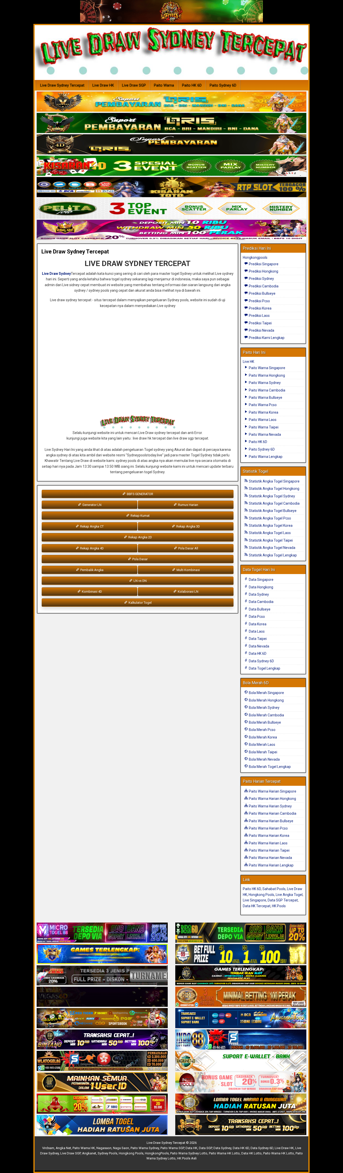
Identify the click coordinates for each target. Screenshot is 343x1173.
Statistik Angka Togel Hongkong (273, 489)
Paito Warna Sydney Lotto (188, 1153)
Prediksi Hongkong (263, 271)
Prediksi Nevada (261, 330)
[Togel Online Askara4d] (102, 1018)
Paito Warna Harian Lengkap (271, 865)
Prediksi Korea (259, 308)
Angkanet (89, 1153)
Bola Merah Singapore (266, 693)
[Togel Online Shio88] (240, 1104)
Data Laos (256, 631)
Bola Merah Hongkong (266, 700)
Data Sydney (258, 594)
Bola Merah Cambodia (266, 715)
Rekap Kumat (140, 515)
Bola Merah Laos (261, 745)
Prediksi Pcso (259, 301)
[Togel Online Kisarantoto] (171, 187)
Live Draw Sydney (56, 274)
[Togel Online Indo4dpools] (102, 1125)
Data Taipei (257, 639)
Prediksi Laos (259, 316)
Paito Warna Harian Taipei (269, 850)
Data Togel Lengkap (264, 668)
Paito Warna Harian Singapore (272, 791)
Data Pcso (256, 617)
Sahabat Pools (273, 889)
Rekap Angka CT (91, 526)
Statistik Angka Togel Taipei (270, 540)
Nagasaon (103, 1148)
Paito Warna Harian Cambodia (272, 813)
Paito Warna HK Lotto (224, 1153)
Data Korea (257, 624)
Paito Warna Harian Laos (268, 843)
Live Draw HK (103, 85)
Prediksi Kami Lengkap (266, 338)
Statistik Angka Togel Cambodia (274, 503)
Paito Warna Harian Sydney (270, 806)
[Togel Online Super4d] (171, 145)
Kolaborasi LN (187, 591)
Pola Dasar (140, 559)
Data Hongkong (260, 587)
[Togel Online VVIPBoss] (171, 102)
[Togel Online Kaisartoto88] (102, 1104)
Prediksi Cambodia (263, 286)
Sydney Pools (107, 1153)
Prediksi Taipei (260, 323)
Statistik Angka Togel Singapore (274, 481)
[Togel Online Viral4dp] (171, 230)
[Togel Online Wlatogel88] (102, 1061)
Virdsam (48, 1148)
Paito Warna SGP (172, 1148)
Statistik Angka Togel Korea (270, 526)
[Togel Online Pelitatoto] (171, 209)
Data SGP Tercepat (283, 900)
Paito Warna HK (84, 1148)
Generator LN (91, 505)
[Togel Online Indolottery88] (240, 1040)
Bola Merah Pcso (261, 730)
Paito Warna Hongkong (266, 375)
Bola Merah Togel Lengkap (269, 767)
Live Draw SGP (134, 85)
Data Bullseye (259, 609)
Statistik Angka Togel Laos (269, 533)
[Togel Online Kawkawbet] (102, 976)
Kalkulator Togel (140, 602)
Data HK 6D (257, 653)
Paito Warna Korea (263, 412)
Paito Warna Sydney (264, 383)
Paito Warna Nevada (264, 434)
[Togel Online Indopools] (240, 1082)
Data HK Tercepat (256, 906)
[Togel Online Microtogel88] (102, 933)
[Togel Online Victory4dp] (102, 954)
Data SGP (205, 1148)
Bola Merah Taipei (262, 752)
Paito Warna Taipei (263, 427)
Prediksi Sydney (261, 279)
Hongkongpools (255, 257)
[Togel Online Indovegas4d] (240, 1125)
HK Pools (279, 906)
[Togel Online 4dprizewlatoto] (102, 1082)
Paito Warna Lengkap (265, 457)
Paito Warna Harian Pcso (268, 828)
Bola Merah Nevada (264, 759)
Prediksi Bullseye (261, 293)
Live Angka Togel (289, 895)
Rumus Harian (187, 505)
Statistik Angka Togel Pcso (269, 518)
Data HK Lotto (251, 1153)
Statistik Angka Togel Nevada (271, 548)
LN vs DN (140, 581)
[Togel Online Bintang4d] (102, 1040)
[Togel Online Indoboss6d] (240, 933)
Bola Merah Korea (262, 737)
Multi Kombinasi (188, 570)
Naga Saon (121, 1148)
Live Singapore (254, 900)
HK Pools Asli (187, 1158)
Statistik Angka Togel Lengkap (272, 555)
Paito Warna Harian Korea (268, 836)
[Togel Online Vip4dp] (240, 976)
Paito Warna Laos (262, 420)
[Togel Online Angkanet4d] (240, 1061)
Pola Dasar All (188, 548)
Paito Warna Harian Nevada (270, 858)
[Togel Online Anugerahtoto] (240, 1018)
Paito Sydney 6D (223, 85)
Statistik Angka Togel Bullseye (272, 511)
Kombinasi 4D (91, 591)
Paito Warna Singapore (266, 368)
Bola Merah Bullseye (264, 722)
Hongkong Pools (261, 895)
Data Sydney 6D (261, 661)
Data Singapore (260, 580)
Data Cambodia (260, 602)
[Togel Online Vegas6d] (102, 997)
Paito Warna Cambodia (266, 390)
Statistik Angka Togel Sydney (271, 496)
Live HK (248, 362)
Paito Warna (164, 85)
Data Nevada (258, 646)
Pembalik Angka (91, 570)
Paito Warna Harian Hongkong (272, 799)
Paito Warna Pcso (262, 405)
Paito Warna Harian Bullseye (270, 821)
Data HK (191, 1148)
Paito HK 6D (192, 85)
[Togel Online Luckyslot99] (240, 954)
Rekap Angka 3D (188, 526)
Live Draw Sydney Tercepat (62, 85)
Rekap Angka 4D (91, 548)
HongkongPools (157, 1153)
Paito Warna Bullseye (265, 398)
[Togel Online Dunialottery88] (240, 997)
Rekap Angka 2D (140, 537)
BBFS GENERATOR (139, 494)
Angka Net (63, 1148)
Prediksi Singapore (263, 264)
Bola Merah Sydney (263, 708)
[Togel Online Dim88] (171, 123)
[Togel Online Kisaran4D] (171, 166)
